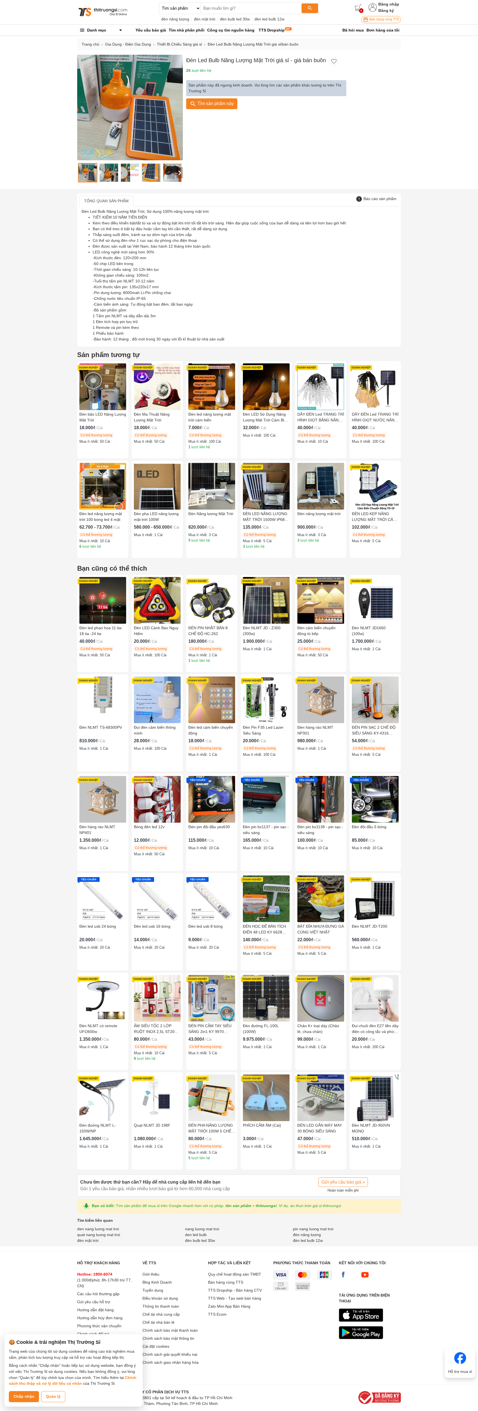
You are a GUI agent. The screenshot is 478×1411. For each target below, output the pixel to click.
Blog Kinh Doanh (157, 1282)
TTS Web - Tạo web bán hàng (234, 1298)
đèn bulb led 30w (235, 19)
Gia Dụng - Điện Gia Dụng (128, 44)
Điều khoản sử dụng (160, 1298)
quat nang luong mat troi (98, 1234)
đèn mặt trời (204, 19)
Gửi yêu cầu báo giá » (343, 1182)
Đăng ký (386, 10)
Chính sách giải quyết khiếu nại (169, 1354)
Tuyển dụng (152, 1290)
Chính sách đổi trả (93, 1334)
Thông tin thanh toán (160, 1306)
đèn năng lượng (175, 19)
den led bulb (196, 1234)
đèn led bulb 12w (269, 19)
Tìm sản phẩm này (215, 103)
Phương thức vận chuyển (99, 1326)
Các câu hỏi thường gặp (98, 1294)
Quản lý (53, 1396)
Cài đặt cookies (155, 1346)
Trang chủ (90, 44)
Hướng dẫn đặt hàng (95, 1310)
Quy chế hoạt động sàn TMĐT (234, 1274)
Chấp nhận (24, 1396)
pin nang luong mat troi (313, 1229)
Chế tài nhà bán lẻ (158, 1322)
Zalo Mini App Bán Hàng (229, 1306)
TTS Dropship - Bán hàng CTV (235, 1290)
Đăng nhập (388, 4)
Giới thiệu (150, 1274)
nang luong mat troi (202, 1229)
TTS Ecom (217, 1314)
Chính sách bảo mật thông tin (168, 1338)
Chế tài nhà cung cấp (161, 1314)
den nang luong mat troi (98, 1229)
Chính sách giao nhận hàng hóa (170, 1362)
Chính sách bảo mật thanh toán (170, 1330)
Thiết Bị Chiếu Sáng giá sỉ (179, 44)
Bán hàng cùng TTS (383, 19)
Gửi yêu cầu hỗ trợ (93, 1302)
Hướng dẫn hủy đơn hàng (100, 1318)
